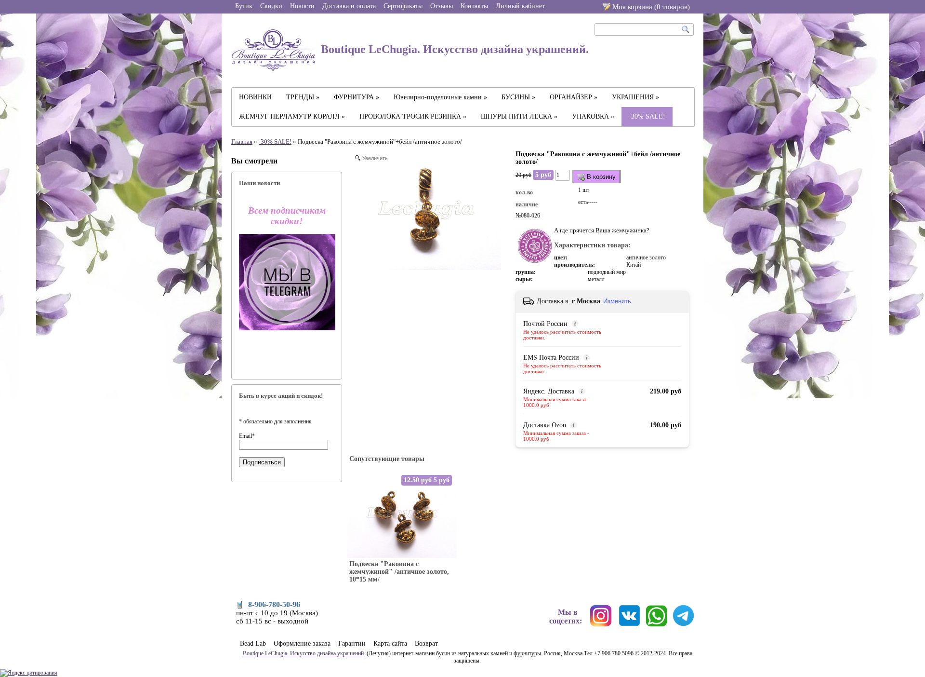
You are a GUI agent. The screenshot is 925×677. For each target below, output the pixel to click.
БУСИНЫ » (518, 97)
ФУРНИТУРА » (356, 97)
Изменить (617, 301)
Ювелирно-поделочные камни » (440, 97)
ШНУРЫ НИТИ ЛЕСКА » (519, 116)
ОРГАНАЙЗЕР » (573, 97)
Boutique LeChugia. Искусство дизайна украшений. (453, 49)
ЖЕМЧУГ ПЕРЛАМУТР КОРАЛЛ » (292, 116)
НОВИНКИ (255, 97)
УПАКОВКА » (593, 116)
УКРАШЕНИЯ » (635, 97)
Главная (241, 141)
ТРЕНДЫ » (302, 97)
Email (247, 436)
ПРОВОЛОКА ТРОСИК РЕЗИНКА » (412, 116)
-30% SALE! (647, 116)
